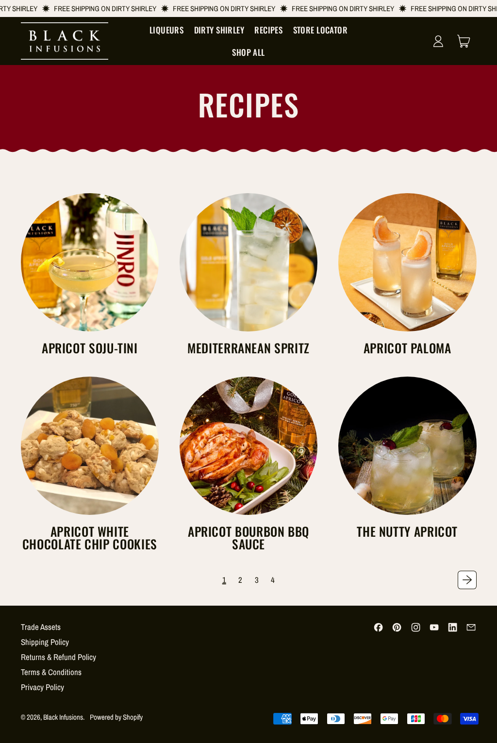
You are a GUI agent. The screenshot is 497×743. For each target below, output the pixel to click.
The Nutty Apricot (407, 531)
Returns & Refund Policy (58, 656)
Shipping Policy (45, 641)
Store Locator (320, 30)
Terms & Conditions (51, 671)
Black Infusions (63, 717)
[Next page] (467, 580)
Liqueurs (166, 30)
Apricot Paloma (407, 348)
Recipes (268, 30)
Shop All (248, 52)
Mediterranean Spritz (248, 348)
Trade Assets (41, 626)
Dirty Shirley (219, 30)
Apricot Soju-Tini (90, 348)
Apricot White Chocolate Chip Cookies (89, 537)
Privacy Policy (42, 687)
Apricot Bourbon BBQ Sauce (248, 537)
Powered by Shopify (116, 717)
